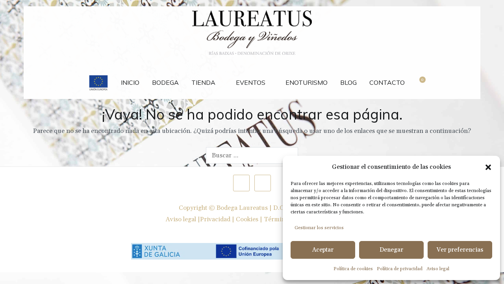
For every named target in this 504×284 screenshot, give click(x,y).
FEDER (98, 78)
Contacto (387, 82)
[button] (488, 167)
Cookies (247, 219)
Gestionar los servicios (319, 228)
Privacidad (215, 219)
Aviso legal (437, 269)
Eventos (250, 82)
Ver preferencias (460, 250)
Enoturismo (306, 82)
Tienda (203, 82)
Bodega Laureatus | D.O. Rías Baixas (268, 208)
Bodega (165, 82)
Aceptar (323, 250)
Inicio (130, 82)
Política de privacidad (399, 269)
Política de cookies (353, 269)
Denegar (391, 250)
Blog (348, 82)
